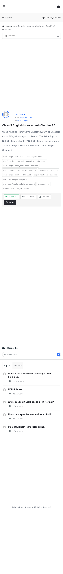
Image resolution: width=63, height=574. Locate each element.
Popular (7, 365)
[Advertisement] (31, 75)
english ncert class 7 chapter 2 (45, 175)
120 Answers (18, 381)
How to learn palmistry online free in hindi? (29, 414)
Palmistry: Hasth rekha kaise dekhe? (26, 427)
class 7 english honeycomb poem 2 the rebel (20, 165)
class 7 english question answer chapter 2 (19, 170)
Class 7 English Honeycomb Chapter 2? (28, 125)
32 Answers (18, 393)
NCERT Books (15, 389)
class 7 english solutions (48, 170)
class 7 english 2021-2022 (13, 156)
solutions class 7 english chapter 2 (16, 188)
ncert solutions (43, 184)
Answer (10, 202)
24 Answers (18, 418)
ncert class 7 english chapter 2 (15, 179)
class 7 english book (34, 156)
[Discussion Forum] (31, 6)
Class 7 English (23, 121)
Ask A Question (53, 17)
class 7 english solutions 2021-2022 (17, 175)
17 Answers (18, 431)
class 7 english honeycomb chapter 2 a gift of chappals (24, 161)
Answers (18, 365)
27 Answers (18, 406)
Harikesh (20, 114)
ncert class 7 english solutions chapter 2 (19, 184)
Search (8, 17)
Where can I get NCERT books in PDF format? (31, 402)
